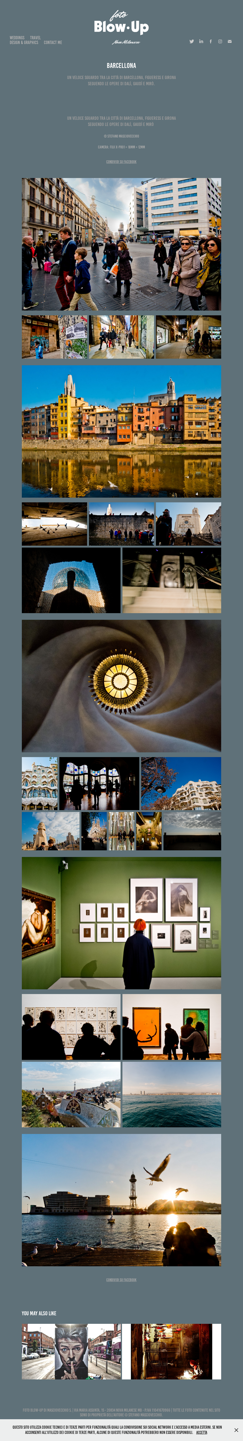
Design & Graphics (24, 42)
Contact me (53, 42)
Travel (35, 37)
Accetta (201, 1432)
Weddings (17, 37)
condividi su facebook (121, 162)
